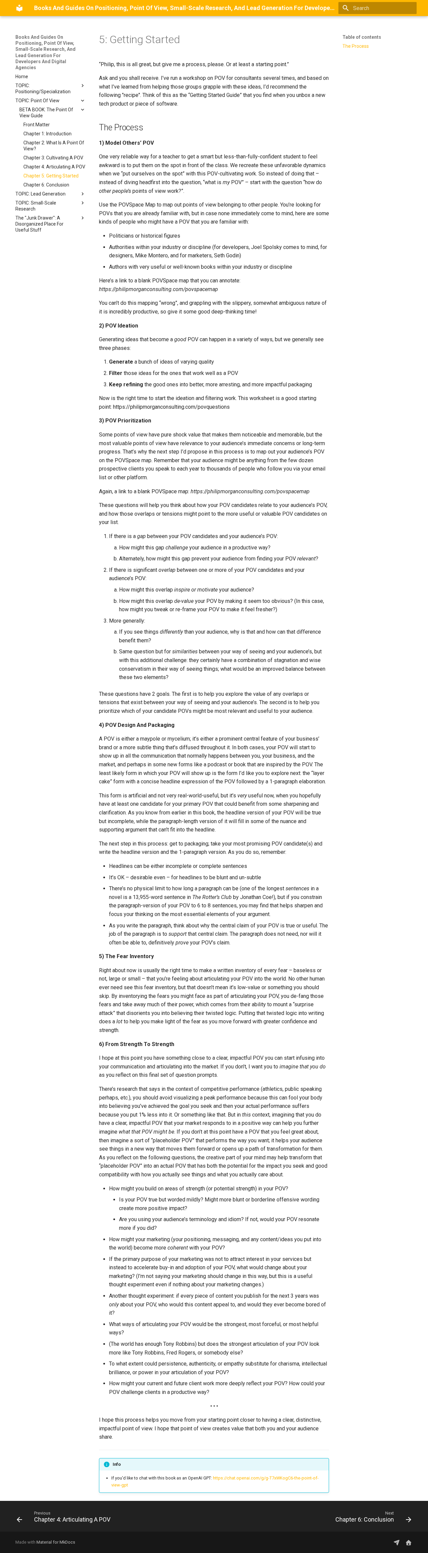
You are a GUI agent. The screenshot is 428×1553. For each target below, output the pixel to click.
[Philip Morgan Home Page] (408, 1542)
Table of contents (361, 37)
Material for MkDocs (55, 1542)
